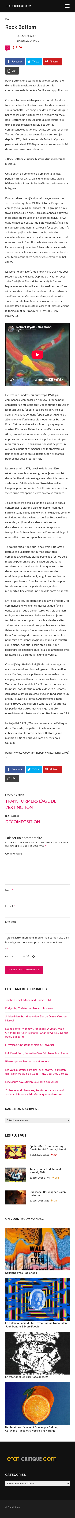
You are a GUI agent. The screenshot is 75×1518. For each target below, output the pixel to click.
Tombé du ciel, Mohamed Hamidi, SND (28, 1000)
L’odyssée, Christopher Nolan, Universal (29, 1008)
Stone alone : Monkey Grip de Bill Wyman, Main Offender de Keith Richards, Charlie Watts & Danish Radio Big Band (37, 1032)
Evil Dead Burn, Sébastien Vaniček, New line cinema (36, 1053)
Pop (7, 19)
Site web (10, 921)
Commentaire (14, 853)
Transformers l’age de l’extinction (30, 804)
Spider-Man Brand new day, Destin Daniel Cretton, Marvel (48, 1148)
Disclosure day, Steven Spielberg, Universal (31, 1082)
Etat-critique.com (18, 6)
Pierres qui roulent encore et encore (27, 1061)
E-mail (10, 906)
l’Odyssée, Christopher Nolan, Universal (29, 1044)
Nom (9, 890)
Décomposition (22, 822)
